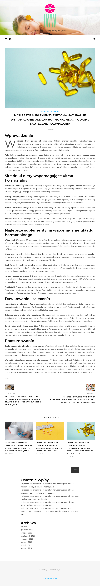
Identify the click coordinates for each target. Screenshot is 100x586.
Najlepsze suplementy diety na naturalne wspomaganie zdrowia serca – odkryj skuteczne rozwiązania (80, 448)
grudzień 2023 (27, 529)
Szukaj (75, 470)
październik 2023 (28, 536)
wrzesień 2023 (27, 539)
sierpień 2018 (26, 548)
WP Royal (56, 570)
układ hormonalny (50, 111)
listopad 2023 (26, 533)
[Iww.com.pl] (50, 15)
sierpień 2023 (26, 542)
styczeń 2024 (26, 526)
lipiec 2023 (25, 545)
